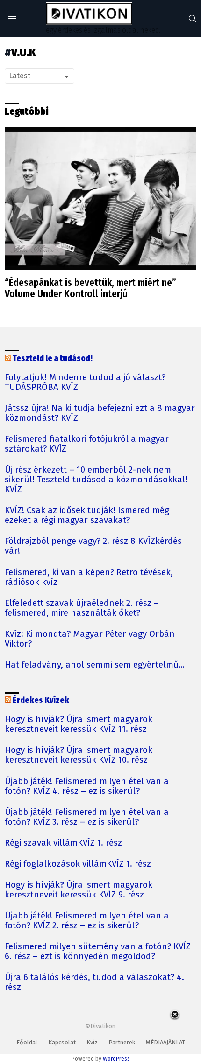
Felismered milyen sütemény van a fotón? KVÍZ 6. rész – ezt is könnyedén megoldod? (98, 951)
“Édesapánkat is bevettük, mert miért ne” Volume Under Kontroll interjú (90, 288)
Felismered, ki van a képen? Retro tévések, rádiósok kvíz (89, 577)
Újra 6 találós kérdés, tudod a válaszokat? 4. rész (94, 982)
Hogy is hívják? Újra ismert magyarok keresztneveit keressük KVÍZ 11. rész (78, 724)
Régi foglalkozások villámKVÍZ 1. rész (78, 864)
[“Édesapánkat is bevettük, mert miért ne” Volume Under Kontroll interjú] (100, 199)
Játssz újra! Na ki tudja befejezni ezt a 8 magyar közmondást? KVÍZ (100, 413)
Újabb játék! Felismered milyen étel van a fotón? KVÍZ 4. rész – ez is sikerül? (87, 786)
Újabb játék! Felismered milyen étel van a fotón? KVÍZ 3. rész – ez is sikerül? (87, 817)
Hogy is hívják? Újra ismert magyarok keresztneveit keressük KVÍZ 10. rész (78, 755)
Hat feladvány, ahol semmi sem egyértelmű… (95, 665)
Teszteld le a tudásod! (53, 358)
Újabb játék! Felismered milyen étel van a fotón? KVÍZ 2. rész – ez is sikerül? (87, 921)
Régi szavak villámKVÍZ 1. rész (63, 843)
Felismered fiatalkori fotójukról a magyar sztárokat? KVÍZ (87, 444)
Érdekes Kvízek (41, 700)
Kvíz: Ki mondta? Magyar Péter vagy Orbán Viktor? (90, 639)
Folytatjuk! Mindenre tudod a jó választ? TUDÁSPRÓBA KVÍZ (85, 382)
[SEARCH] (192, 18)
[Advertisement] (100, 1038)
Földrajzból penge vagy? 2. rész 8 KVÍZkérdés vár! (93, 546)
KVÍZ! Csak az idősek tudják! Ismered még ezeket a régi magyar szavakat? (87, 515)
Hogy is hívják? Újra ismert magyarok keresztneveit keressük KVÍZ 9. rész (78, 890)
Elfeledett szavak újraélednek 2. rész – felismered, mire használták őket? (82, 608)
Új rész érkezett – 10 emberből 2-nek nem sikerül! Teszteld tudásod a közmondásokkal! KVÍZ (96, 479)
